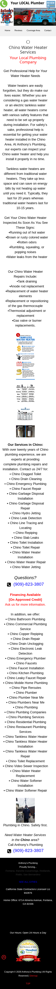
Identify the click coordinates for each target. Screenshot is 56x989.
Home (7, 30)
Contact (47, 30)
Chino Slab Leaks (26, 537)
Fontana (10, 871)
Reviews (18, 30)
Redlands (45, 871)
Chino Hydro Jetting (26, 513)
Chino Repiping (26, 533)
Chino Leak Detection (26, 518)
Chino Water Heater (32, 218)
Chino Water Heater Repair (26, 562)
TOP (28, 983)
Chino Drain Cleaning (26, 479)
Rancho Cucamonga (27, 871)
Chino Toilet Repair (26, 547)
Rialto (19, 874)
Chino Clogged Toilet (26, 474)
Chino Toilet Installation (26, 542)
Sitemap (33, 975)
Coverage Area (33, 30)
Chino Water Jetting (26, 567)
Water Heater (20, 76)
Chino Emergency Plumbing (26, 484)
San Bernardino (31, 874)
